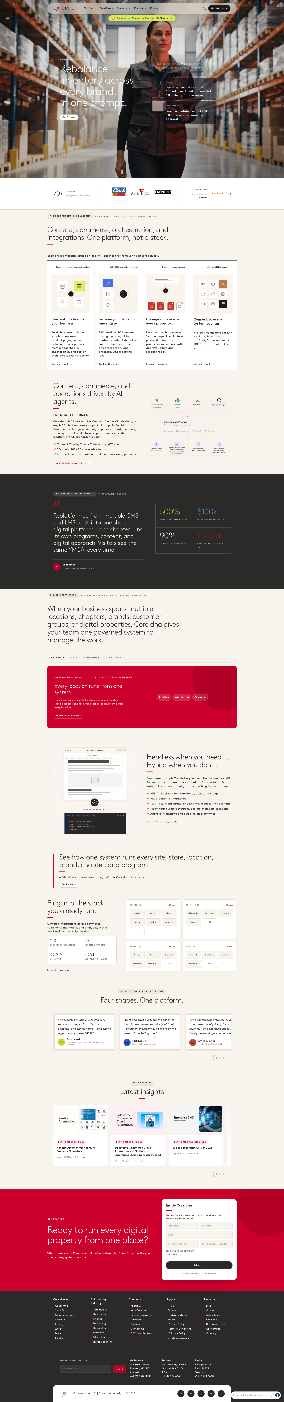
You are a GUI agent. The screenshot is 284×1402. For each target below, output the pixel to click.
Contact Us (137, 1329)
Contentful (61, 1306)
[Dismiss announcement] (171, 18)
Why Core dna (139, 1310)
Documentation (215, 1324)
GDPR (171, 1319)
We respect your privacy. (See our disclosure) (199, 1273)
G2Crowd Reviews (141, 1333)
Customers (137, 1319)
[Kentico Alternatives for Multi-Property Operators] (80, 1120)
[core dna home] (62, 1393)
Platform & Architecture (190, 1142)
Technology (99, 1323)
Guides (210, 1310)
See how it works (60, 364)
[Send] (277, 1395)
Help (171, 1306)
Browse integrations (58, 970)
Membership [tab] (93, 657)
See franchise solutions (66, 716)
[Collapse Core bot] (233, 1395)
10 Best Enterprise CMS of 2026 (192, 1148)
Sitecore (60, 1319)
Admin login (213, 1315)
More (58, 1333)
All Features (213, 1329)
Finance (97, 1319)
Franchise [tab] (58, 657)
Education (99, 1337)
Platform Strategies (71, 1142)
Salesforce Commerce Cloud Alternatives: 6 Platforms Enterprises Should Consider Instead (138, 1152)
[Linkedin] (211, 1393)
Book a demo (69, 884)
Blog (208, 1306)
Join (118, 1369)
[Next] (224, 1058)
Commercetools (64, 1315)
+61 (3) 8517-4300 (140, 1376)
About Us (136, 1306)
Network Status (177, 1315)
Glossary (211, 1333)
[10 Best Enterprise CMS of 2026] (196, 1120)
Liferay (59, 1324)
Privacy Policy (176, 1324)
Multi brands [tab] (115, 657)
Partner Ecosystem (142, 1315)
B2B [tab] (75, 657)
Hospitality (99, 1328)
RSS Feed (211, 1319)
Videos (172, 1310)
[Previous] (216, 1058)
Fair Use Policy (176, 1333)
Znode (59, 1329)
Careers (135, 1324)
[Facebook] (191, 1393)
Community (100, 1310)
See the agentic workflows (71, 463)
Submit (197, 1265)
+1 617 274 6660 (171, 1376)
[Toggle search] (204, 8)
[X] (201, 1393)
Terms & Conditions (179, 1329)
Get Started (69, 118)
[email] (180, 1393)
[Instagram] (221, 1393)
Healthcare (99, 1314)
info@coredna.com (179, 1338)
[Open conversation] (272, 1395)
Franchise (98, 1333)
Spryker (59, 1338)
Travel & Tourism (102, 1342)
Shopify (59, 1310)
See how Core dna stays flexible (162, 822)
